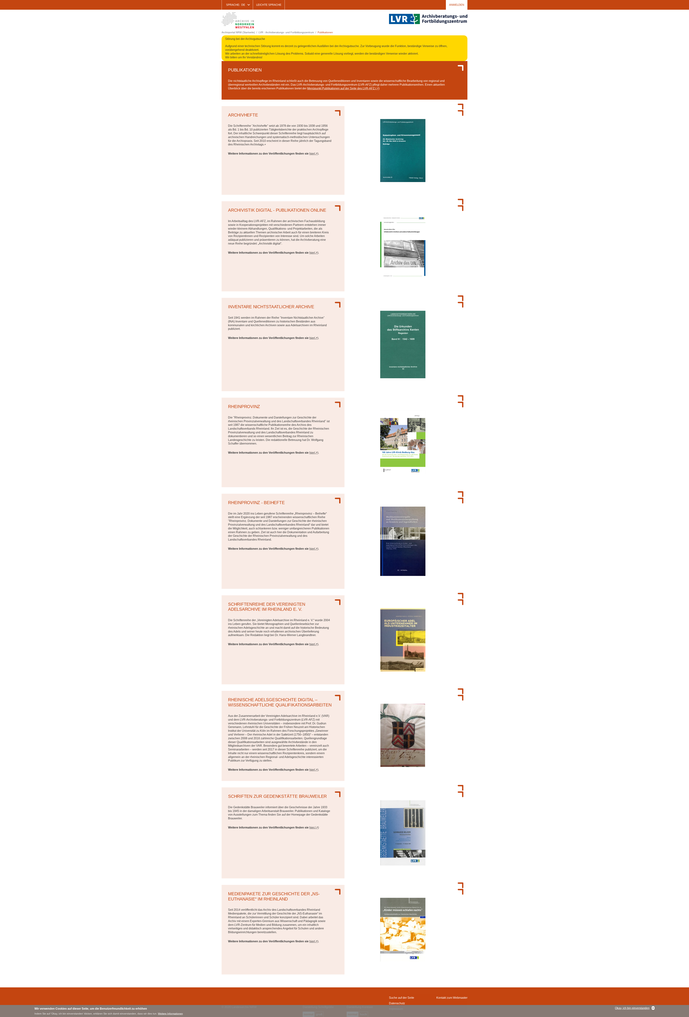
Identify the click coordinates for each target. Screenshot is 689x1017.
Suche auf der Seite (401, 997)
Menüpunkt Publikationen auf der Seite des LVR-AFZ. (341, 88)
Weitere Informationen (170, 1013)
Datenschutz (397, 1003)
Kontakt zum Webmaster (451, 997)
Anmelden (456, 4)
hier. (312, 827)
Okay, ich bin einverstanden (632, 1008)
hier (311, 153)
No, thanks (653, 1008)
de (243, 4)
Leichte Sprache (268, 4)
